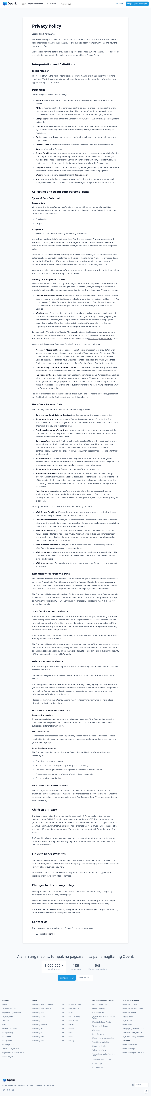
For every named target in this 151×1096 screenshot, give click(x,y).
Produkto (6, 1000)
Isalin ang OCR (67, 1012)
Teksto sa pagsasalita (10, 1048)
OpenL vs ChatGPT (129, 1044)
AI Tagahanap (7, 1032)
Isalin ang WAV (38, 1040)
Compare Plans (67, 978)
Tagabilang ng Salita (100, 1042)
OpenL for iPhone (129, 1012)
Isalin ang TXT (38, 1020)
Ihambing (126, 1040)
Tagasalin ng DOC (9, 1008)
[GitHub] (8, 1089)
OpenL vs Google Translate (133, 1052)
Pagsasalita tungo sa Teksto (13, 1052)
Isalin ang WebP (68, 1028)
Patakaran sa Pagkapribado (133, 1032)
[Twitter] (3, 1089)
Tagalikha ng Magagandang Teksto (103, 1017)
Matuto (5, 1024)
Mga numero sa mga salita (103, 1038)
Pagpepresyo (66, 4)
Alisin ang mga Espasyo (101, 1060)
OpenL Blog (127, 1024)
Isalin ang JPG (37, 1028)
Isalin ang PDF (38, 1012)
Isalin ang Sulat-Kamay (71, 1016)
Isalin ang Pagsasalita (70, 1008)
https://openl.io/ (80, 175)
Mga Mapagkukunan (130, 1000)
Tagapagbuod (7, 1016)
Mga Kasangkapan (35, 4)
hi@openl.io (49, 934)
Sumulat (5, 1020)
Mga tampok (127, 1020)
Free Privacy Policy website (100, 338)
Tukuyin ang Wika (99, 1050)
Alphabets (96, 1030)
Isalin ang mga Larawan (71, 1004)
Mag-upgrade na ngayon (137, 4)
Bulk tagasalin (8, 1044)
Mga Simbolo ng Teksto (101, 1022)
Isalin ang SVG (67, 1032)
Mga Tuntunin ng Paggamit (133, 1036)
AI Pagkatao (7, 1040)
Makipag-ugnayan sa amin (133, 1028)
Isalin (24, 4)
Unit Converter (98, 1012)
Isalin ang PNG (67, 1024)
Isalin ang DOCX (38, 1016)
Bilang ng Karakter (99, 1046)
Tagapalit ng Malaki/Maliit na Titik (103, 1055)
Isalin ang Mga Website (41, 1008)
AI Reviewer (7, 1036)
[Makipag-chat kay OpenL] (146, 1091)
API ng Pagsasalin (9, 1056)
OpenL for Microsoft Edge (132, 1008)
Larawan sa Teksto (9, 1028)
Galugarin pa (97, 1068)
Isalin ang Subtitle (39, 1024)
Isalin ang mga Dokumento (43, 1004)
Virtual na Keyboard (100, 1026)
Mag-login (119, 4)
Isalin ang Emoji (68, 1040)
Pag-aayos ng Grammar (11, 1012)
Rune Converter (98, 1034)
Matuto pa (85, 977)
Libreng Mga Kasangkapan (103, 1000)
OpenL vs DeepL (128, 1048)
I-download (51, 4)
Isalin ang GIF (37, 1032)
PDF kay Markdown (99, 1004)
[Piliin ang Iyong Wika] (133, 1084)
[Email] (13, 1089)
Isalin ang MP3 (38, 1036)
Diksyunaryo (97, 1064)
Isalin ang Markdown (70, 1020)
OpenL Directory (98, 1008)
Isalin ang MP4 (67, 1036)
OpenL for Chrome (129, 1004)
